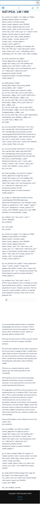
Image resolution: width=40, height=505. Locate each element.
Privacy (20, 499)
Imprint (20, 497)
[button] (3, 8)
